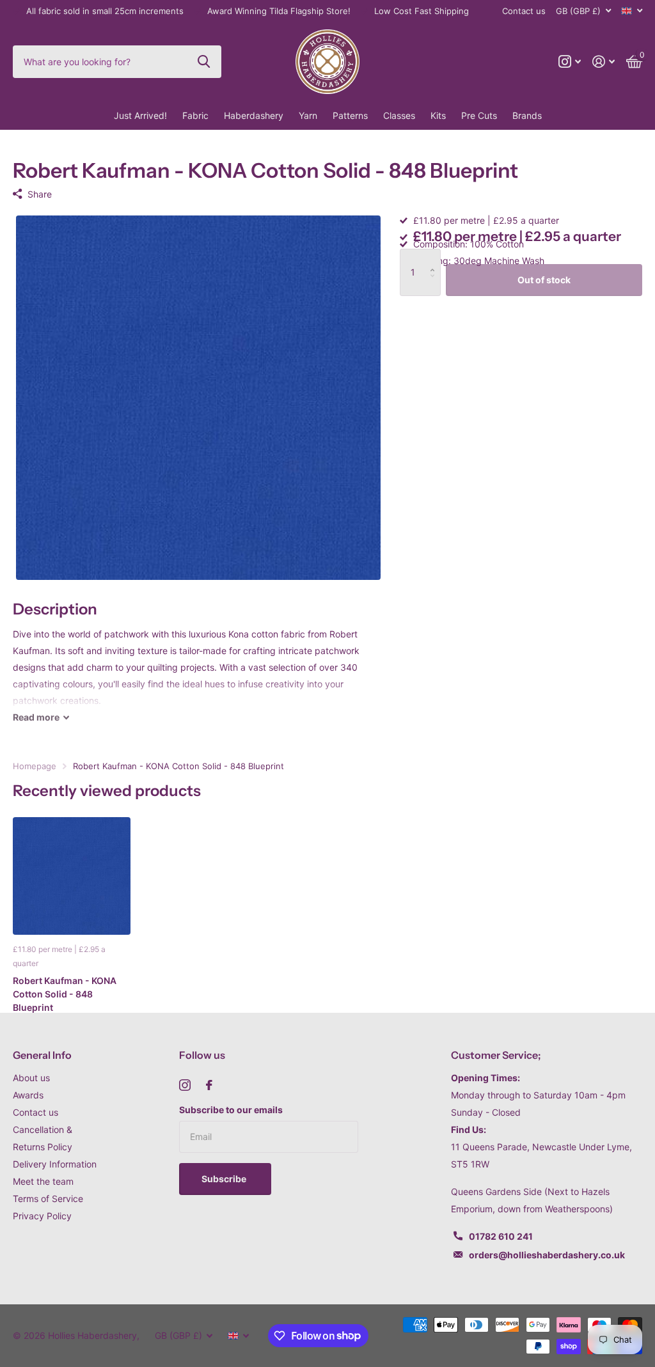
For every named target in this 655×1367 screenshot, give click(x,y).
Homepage (34, 766)
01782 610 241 (501, 1236)
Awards (28, 1095)
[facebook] (209, 1085)
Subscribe (224, 1178)
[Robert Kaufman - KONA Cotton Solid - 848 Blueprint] (71, 876)
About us (31, 1077)
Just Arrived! (140, 115)
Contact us (524, 11)
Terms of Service (48, 1198)
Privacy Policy (42, 1215)
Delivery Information (55, 1164)
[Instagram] (185, 1085)
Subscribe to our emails (231, 1109)
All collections (195, 116)
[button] (436, 257)
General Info (42, 1055)
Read (36, 717)
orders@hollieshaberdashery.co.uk (547, 1254)
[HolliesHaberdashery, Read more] (569, 61)
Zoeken (203, 61)
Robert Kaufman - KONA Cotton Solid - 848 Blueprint (64, 994)
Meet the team (43, 1181)
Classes (399, 115)
